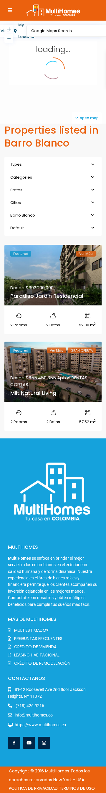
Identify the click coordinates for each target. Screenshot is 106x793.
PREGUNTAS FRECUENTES (38, 638)
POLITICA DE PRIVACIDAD (33, 788)
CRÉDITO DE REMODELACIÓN (42, 663)
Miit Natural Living (33, 393)
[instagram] (44, 743)
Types (16, 164)
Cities (15, 202)
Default (17, 228)
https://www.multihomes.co (40, 724)
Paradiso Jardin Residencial (46, 296)
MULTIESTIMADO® (31, 630)
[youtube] (29, 743)
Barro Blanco (22, 215)
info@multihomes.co (34, 715)
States (16, 190)
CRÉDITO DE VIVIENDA (35, 647)
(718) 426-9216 (29, 705)
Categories (21, 177)
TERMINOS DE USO (77, 788)
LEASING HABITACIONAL (36, 655)
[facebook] (14, 743)
